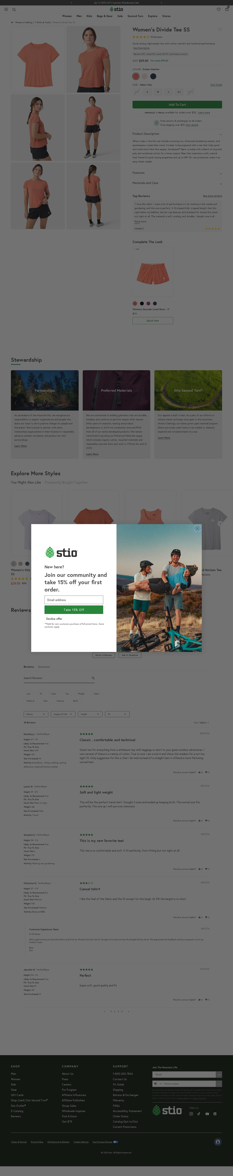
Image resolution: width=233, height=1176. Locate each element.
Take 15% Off (74, 610)
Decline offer (54, 618)
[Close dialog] (197, 528)
